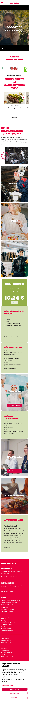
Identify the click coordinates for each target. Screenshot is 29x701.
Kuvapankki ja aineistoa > (7, 611)
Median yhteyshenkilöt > (7, 609)
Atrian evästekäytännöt (7, 685)
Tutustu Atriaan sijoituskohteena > (10, 577)
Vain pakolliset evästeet (14, 693)
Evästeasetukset (14, 698)
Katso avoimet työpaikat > (7, 591)
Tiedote (8, 319)
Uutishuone (14, 117)
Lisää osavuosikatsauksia (10, 337)
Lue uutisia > (4, 607)
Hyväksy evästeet (14, 689)
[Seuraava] (23, 97)
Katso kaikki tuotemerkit (14, 75)
